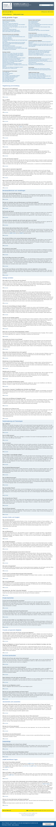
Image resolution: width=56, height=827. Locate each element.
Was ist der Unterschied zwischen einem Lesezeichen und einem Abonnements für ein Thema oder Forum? (39, 59)
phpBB (24, 813)
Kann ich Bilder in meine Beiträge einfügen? (11, 75)
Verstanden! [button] (48, 824)
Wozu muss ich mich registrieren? (9, 21)
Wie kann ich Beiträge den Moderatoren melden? (12, 63)
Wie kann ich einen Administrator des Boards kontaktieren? (39, 78)
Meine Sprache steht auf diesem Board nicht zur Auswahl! (14, 42)
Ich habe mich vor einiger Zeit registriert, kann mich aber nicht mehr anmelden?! (15, 27)
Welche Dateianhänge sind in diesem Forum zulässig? (39, 68)
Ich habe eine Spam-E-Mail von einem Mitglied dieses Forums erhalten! (40, 37)
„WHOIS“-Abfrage (46, 783)
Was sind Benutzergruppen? (34, 23)
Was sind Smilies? (6, 74)
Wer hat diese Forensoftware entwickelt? (36, 73)
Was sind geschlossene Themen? (9, 80)
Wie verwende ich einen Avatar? (9, 45)
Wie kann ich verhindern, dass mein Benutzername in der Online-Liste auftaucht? (14, 37)
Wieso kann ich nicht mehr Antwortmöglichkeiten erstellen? (14, 57)
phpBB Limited (13, 233)
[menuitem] (11, 12)
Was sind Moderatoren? (33, 22)
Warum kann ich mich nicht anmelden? (10, 25)
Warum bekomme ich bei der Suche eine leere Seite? (38, 52)
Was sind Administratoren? (33, 21)
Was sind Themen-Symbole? (8, 81)
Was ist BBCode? (6, 72)
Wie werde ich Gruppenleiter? (34, 25)
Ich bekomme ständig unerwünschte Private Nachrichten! (39, 35)
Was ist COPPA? (6, 22)
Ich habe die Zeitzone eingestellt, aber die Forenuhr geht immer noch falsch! (15, 41)
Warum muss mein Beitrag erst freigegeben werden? (13, 67)
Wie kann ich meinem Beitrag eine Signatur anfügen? (13, 55)
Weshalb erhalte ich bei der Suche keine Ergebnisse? (38, 51)
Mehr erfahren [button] (15, 824)
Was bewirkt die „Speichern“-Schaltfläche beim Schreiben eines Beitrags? (15, 65)
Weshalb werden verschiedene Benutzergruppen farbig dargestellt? (39, 27)
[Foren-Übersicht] (7, 6)
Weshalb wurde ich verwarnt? (8, 62)
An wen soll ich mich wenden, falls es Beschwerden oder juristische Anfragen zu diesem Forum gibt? (39, 77)
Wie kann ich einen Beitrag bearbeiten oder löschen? (13, 54)
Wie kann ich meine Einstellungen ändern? (11, 35)
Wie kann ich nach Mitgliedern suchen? (36, 53)
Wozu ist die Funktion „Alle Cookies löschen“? (12, 31)
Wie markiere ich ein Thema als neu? (10, 68)
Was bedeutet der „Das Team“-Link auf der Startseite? (38, 30)
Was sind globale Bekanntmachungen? (10, 76)
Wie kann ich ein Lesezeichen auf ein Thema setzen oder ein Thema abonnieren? (40, 62)
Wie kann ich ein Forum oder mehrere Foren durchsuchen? (39, 50)
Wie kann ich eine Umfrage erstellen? (10, 56)
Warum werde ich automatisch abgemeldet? (11, 30)
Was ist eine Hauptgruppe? (33, 29)
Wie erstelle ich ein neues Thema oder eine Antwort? (13, 53)
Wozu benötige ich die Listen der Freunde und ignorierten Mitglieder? (39, 42)
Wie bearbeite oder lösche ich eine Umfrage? (11, 59)
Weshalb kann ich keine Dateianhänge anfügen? (12, 61)
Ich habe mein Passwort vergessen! (9, 29)
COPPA (20, 126)
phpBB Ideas (11, 774)
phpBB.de (22, 233)
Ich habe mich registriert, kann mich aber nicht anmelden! (14, 24)
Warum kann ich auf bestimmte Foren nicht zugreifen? (13, 60)
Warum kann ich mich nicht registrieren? (10, 23)
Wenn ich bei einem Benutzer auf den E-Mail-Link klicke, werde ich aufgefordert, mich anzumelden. (15, 49)
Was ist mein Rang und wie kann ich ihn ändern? (12, 47)
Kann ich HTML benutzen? (8, 73)
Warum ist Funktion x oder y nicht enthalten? (37, 74)
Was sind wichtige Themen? (8, 79)
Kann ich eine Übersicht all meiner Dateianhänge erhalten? (40, 69)
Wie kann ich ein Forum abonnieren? (35, 63)
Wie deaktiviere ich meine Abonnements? (36, 64)
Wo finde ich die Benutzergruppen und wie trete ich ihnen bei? (40, 24)
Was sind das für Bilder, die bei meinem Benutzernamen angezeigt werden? (13, 44)
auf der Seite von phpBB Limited (30, 765)
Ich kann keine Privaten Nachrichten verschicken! (38, 34)
